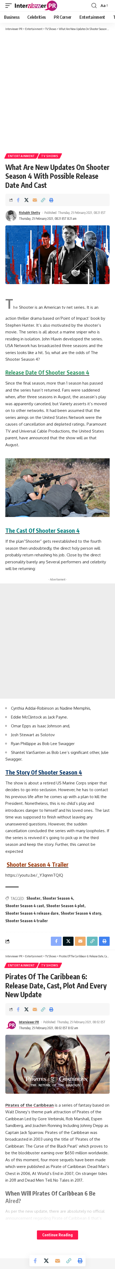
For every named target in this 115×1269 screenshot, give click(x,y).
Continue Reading (57, 1235)
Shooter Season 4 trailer (26, 920)
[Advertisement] (57, 91)
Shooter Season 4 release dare (32, 913)
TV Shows (49, 156)
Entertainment (21, 156)
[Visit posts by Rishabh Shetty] (11, 215)
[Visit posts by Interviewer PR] (11, 1025)
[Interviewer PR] (36, 5)
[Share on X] (26, 200)
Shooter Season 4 (58, 898)
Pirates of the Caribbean (29, 1105)
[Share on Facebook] (18, 200)
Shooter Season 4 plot (65, 905)
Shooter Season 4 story (81, 913)
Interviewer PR (29, 1022)
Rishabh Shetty (29, 213)
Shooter (33, 898)
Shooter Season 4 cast (24, 905)
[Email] (35, 200)
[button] (9, 5)
